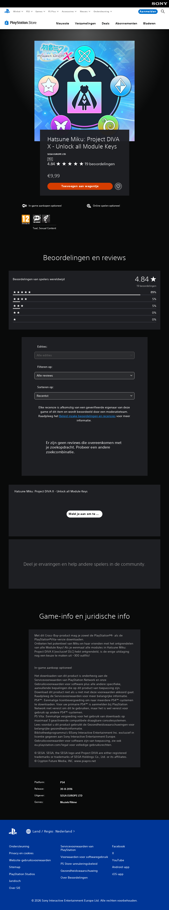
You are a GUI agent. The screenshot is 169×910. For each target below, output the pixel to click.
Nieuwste (62, 23)
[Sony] (159, 6)
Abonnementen (126, 23)
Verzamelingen (85, 23)
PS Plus (52, 11)
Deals (105, 23)
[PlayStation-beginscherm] (7, 11)
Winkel (16, 11)
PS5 (28, 11)
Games (38, 11)
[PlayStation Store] (21, 22)
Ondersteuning (101, 11)
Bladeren (149, 23)
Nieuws (84, 11)
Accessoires (68, 11)
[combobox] (84, 355)
